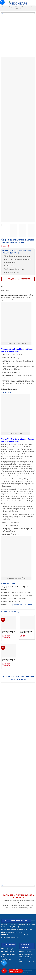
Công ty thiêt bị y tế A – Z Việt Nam (21, 605)
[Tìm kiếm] (34, 3)
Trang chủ (4, 7)
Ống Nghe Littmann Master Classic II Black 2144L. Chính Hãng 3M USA (8, 660)
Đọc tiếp (31, 635)
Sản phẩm (11, 7)
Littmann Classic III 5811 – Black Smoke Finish (26, 632)
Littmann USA (20, 7)
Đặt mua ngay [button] (14, 635)
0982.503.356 (16, 970)
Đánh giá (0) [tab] (4, 290)
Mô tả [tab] (3, 287)
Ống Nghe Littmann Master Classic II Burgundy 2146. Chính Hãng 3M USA (8, 632)
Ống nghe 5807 (6, 392)
